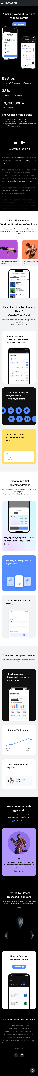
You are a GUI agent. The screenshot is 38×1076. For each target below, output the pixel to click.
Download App (19, 24)
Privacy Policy (7, 1019)
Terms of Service (19, 1019)
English (17, 1048)
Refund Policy (30, 1019)
